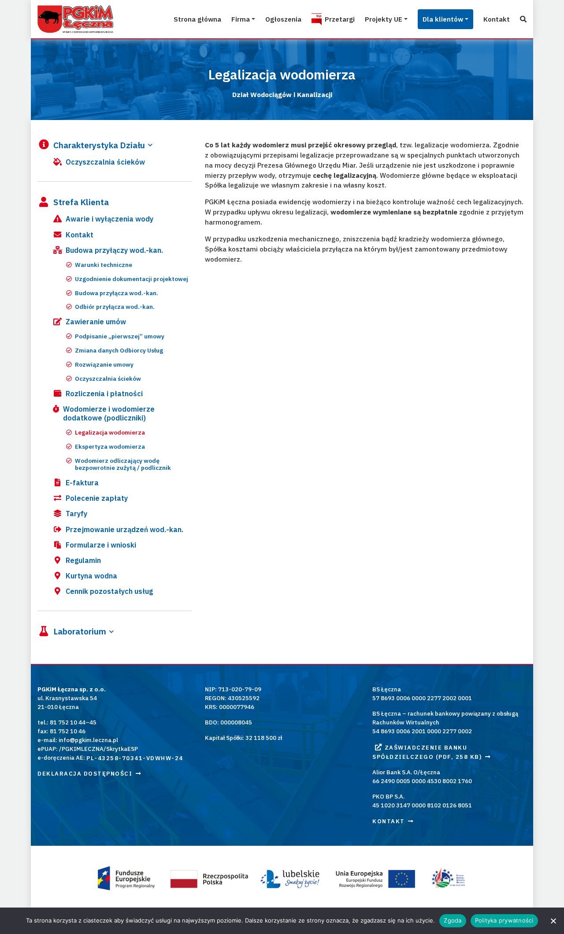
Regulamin (83, 560)
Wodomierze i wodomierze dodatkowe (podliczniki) (109, 413)
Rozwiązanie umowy (104, 364)
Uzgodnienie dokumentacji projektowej (131, 279)
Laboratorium (79, 631)
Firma (240, 19)
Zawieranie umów (96, 321)
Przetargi (340, 19)
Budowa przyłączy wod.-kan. (114, 250)
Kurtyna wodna (91, 575)
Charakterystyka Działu (99, 145)
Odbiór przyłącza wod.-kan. (115, 307)
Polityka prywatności (504, 920)
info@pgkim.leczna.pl (88, 740)
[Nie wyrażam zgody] (553, 920)
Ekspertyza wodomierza (110, 446)
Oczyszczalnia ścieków (105, 162)
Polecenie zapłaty (97, 498)
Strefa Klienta (81, 202)
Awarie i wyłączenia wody (109, 218)
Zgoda (452, 920)
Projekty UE (383, 19)
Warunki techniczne (103, 265)
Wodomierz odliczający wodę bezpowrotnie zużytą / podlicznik (123, 464)
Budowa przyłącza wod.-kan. (116, 293)
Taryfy (76, 513)
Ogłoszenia (283, 19)
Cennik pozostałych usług (109, 591)
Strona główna (197, 19)
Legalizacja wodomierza (110, 432)
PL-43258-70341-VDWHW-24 (134, 757)
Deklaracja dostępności (84, 773)
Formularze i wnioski (101, 544)
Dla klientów (443, 19)
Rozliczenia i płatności (104, 393)
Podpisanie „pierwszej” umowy (119, 336)
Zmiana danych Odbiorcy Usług (119, 350)
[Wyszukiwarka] (523, 19)
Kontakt (496, 19)
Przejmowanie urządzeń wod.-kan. (124, 529)
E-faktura (82, 482)
